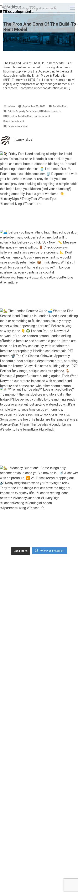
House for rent (42, 116)
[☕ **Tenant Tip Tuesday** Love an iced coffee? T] (39, 426)
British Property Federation (23, 111)
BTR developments (50, 111)
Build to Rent (60, 106)
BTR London (10, 116)
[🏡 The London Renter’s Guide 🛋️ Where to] (39, 347)
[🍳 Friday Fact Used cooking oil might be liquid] (39, 190)
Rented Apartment (13, 121)
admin (11, 106)
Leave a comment (18, 127)
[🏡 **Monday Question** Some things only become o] (39, 505)
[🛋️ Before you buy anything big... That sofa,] (39, 269)
